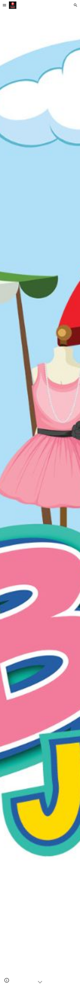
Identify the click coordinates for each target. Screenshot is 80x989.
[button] (4, 5)
